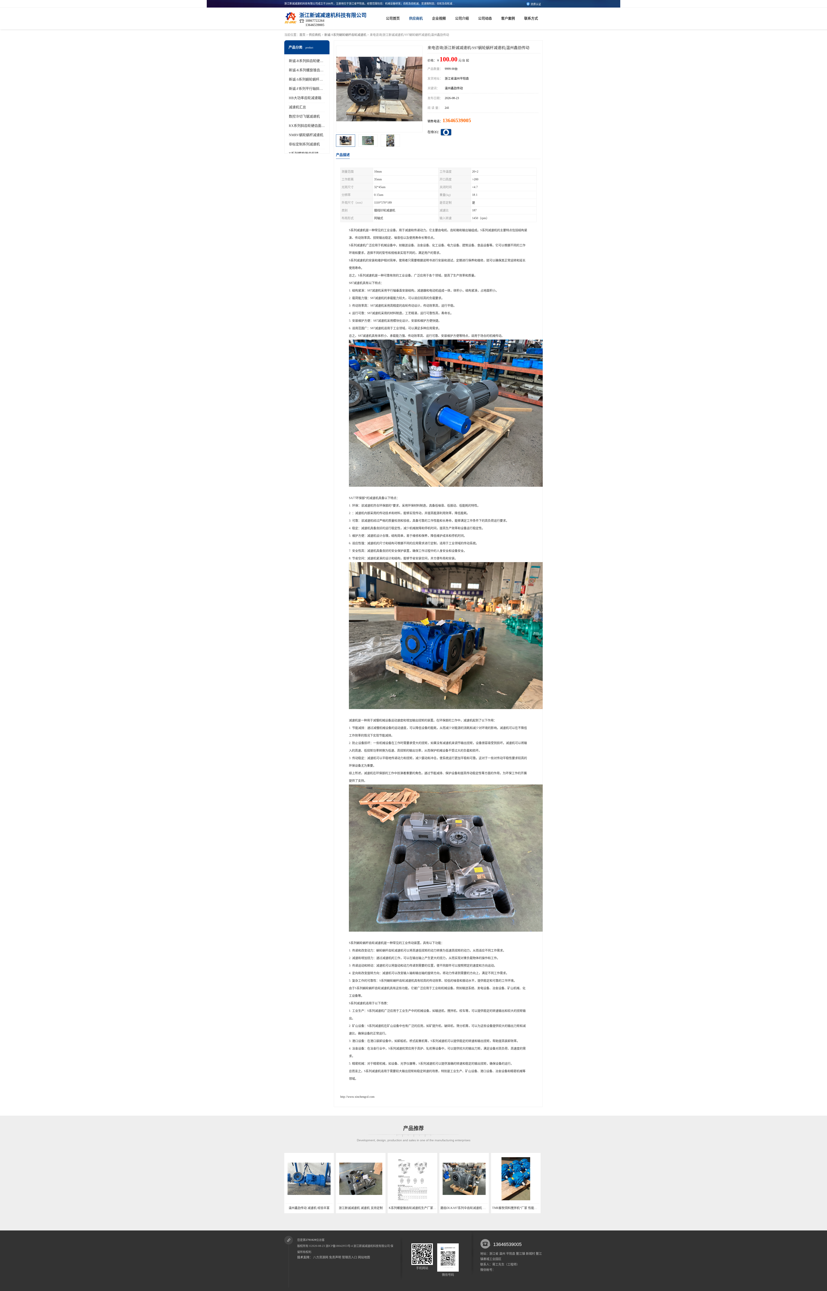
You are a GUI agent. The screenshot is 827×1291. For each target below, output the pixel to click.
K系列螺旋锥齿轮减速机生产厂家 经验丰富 (295, 1208)
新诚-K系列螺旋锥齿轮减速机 (311, 70)
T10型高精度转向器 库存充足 (497, 1208)
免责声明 (335, 1257)
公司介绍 (462, 18)
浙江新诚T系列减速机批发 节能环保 (446, 1208)
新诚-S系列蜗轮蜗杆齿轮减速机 (345, 34)
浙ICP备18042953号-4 (339, 1245)
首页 (302, 34)
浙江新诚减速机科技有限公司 (371, 1245)
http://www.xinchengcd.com (357, 1096)
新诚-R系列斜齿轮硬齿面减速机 (313, 61)
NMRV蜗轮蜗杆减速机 (306, 135)
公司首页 (393, 18)
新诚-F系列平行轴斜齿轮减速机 (313, 88)
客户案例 (508, 18)
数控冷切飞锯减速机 (304, 116)
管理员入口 (349, 1257)
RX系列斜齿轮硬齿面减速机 (310, 126)
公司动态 (485, 18)
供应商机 (416, 18)
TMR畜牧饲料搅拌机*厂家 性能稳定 (394, 1208)
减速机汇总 (297, 107)
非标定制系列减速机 (304, 144)
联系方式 (531, 18)
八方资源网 (320, 1257)
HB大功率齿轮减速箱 (305, 98)
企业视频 (439, 18)
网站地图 (364, 1257)
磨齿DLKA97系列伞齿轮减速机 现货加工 (346, 1208)
